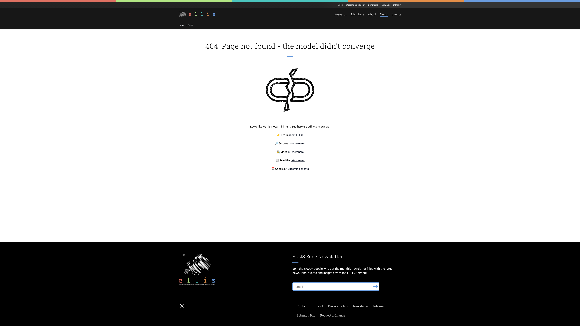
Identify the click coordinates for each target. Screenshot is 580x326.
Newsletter (360, 306)
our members (295, 151)
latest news (298, 160)
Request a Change (332, 315)
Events (396, 14)
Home (182, 25)
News (384, 14)
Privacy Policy (338, 306)
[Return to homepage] (197, 14)
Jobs (340, 4)
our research (297, 143)
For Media (373, 4)
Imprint (318, 306)
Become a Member (355, 4)
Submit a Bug (306, 315)
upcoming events (298, 168)
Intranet (397, 4)
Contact (386, 4)
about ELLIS (295, 135)
